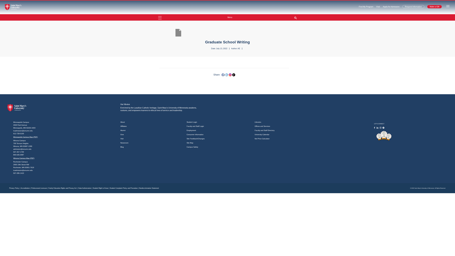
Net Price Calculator (262, 139)
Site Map (190, 143)
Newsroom (124, 143)
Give (122, 134)
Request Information (411, 7)
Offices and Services (262, 126)
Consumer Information (195, 134)
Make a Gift (434, 7)
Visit (377, 7)
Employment (191, 130)
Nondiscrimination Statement (149, 188)
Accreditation (26, 188)
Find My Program (366, 7)
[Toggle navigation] (448, 6)
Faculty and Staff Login (195, 126)
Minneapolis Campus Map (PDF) (25, 137)
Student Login (192, 122)
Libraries (258, 122)
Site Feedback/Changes (196, 139)
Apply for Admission (389, 7)
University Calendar (262, 134)
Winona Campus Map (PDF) (23, 158)
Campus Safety (192, 147)
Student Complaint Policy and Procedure (124, 188)
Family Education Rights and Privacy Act (63, 188)
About (122, 122)
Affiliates (123, 126)
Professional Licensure (39, 188)
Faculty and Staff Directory (265, 130)
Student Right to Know (101, 188)
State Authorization (85, 188)
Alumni (122, 130)
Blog (122, 147)
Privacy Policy (14, 188)
